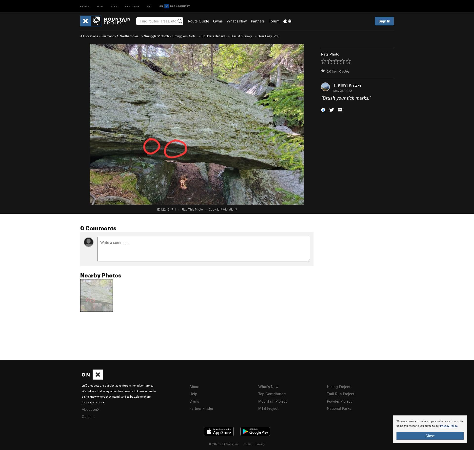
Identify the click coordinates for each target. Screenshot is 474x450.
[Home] (107, 21)
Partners (258, 21)
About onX (90, 409)
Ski (149, 6)
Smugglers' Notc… (185, 36)
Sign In (384, 21)
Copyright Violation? (223, 209)
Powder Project (339, 401)
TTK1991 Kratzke (347, 85)
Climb (85, 6)
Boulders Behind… (214, 36)
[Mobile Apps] (287, 21)
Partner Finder (201, 408)
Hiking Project (338, 386)
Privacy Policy (448, 426)
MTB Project (268, 408)
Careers (88, 416)
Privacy (260, 444)
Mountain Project (272, 401)
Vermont (107, 36)
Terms (247, 444)
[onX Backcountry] (175, 6)
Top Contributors (272, 393)
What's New (237, 21)
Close (430, 435)
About (194, 386)
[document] (430, 429)
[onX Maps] (92, 378)
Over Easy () (268, 36)
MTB (100, 6)
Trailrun (132, 6)
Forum (274, 21)
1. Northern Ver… (128, 36)
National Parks (339, 408)
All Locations (89, 36)
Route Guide (198, 21)
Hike (114, 6)
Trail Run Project (340, 393)
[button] (323, 109)
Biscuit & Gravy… (242, 36)
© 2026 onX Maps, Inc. (224, 444)
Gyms (218, 21)
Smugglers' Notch (156, 36)
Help (193, 393)
